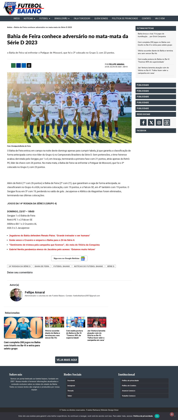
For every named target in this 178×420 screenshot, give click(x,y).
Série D (110, 266)
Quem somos (101, 18)
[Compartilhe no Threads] (29, 65)
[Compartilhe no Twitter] (24, 65)
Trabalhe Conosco (128, 396)
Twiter (69, 396)
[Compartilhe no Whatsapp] (13, 65)
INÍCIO (17, 18)
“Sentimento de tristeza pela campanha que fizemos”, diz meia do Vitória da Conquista (54, 245)
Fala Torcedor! (82, 18)
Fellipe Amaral (117, 64)
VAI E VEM (160, 18)
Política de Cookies (129, 386)
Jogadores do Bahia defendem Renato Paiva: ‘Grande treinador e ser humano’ (49, 235)
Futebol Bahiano (93, 410)
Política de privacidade (130, 381)
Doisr (116, 410)
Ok (157, 416)
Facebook (71, 381)
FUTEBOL (43, 18)
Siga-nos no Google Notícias (66, 258)
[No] (174, 416)
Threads (70, 391)
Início (9, 27)
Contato (146, 18)
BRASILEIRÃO (60, 18)
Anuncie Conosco (128, 391)
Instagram (71, 386)
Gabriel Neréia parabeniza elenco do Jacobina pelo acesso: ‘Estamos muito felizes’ (52, 249)
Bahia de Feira (42, 266)
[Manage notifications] (172, 414)
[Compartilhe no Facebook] (18, 65)
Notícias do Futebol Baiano (88, 266)
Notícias (28, 18)
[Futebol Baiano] (23, 8)
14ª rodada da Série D (19, 266)
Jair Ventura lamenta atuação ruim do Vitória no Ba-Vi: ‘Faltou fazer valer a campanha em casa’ (153, 70)
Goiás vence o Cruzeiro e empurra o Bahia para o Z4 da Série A (42, 240)
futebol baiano (61, 266)
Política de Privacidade (125, 18)
